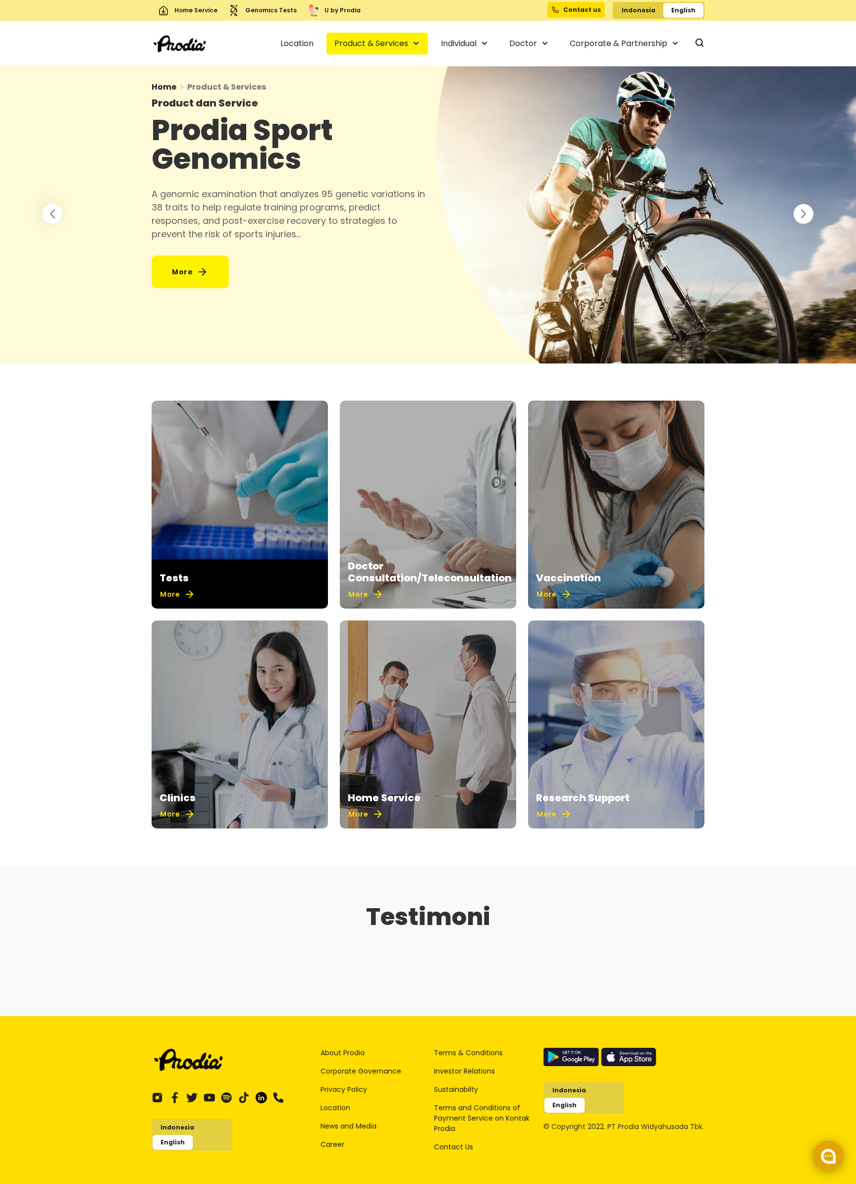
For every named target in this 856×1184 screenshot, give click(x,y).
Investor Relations (464, 1071)
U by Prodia (342, 10)
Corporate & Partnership (619, 43)
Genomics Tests (271, 10)
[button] (803, 214)
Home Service (195, 10)
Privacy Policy (344, 1089)
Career (332, 1144)
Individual (460, 43)
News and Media (348, 1126)
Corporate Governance (361, 1071)
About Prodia (343, 1053)
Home (164, 87)
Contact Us (453, 1147)
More (182, 272)
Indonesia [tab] (638, 10)
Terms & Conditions (468, 1053)
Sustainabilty (456, 1089)
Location (297, 43)
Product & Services (372, 43)
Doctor (524, 43)
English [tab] (683, 10)
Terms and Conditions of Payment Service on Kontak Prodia (482, 1118)
